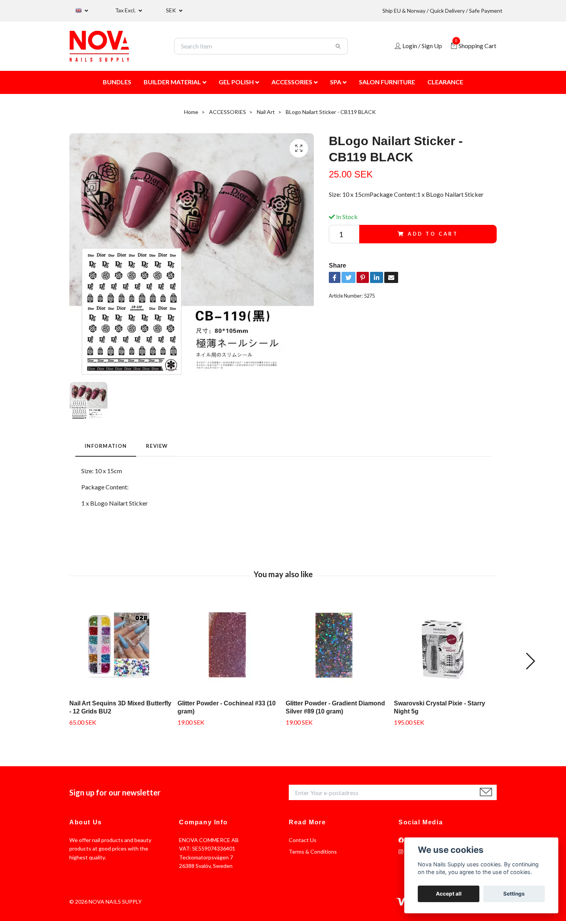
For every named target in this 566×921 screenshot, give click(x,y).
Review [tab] (157, 446)
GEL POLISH (236, 81)
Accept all (449, 894)
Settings (514, 894)
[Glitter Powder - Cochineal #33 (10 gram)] (229, 645)
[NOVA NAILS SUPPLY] (99, 46)
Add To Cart (433, 234)
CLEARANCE (445, 81)
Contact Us (302, 840)
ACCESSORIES (291, 81)
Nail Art (266, 112)
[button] (530, 661)
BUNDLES (117, 81)
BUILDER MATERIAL (172, 81)
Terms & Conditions (313, 851)
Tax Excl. (126, 10)
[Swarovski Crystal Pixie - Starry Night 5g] (445, 645)
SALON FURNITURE (387, 81)
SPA (335, 81)
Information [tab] (106, 446)
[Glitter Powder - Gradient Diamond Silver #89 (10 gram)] (337, 645)
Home (191, 112)
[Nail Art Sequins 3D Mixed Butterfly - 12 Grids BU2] (120, 645)
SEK (171, 10)
